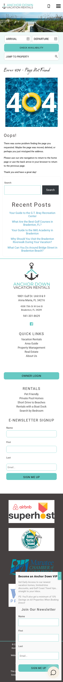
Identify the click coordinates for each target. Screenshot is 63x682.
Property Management (31, 347)
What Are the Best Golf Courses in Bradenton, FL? (32, 223)
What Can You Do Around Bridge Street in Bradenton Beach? (32, 249)
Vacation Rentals (31, 339)
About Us (31, 356)
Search (7, 182)
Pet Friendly (31, 394)
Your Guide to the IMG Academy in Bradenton (32, 231)
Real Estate (31, 352)
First (8, 442)
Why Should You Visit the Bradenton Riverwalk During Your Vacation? (32, 240)
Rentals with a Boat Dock (31, 406)
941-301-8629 (31, 316)
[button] (58, 6)
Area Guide (31, 343)
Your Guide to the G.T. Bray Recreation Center (32, 214)
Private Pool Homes (31, 398)
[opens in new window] (31, 324)
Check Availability (31, 47)
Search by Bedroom (31, 410)
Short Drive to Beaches (31, 402)
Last (8, 457)
